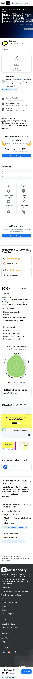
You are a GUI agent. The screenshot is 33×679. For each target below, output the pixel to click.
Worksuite (5, 599)
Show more (5, 128)
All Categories (6, 9)
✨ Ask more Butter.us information (15, 527)
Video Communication (9, 602)
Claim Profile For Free (9, 90)
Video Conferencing (18, 9)
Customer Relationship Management (14, 591)
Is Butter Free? (9, 523)
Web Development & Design (11, 595)
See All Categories (7, 614)
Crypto (4, 610)
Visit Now (26, 671)
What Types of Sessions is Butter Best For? (17, 519)
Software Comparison (9, 628)
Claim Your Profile (22, 581)
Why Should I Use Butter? (13, 515)
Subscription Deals (8, 624)
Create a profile (18, 558)
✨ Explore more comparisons (13, 542)
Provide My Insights (16, 156)
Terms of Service (9, 666)
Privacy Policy (23, 666)
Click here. (14, 494)
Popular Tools (6, 587)
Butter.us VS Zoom (10, 537)
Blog (3, 642)
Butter (3, 121)
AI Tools (4, 606)
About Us (4, 638)
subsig (21, 79)
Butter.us (5, 11)
